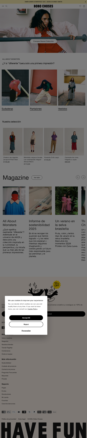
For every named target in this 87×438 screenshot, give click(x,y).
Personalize (26, 331)
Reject (26, 324)
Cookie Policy (32, 309)
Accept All (26, 318)
